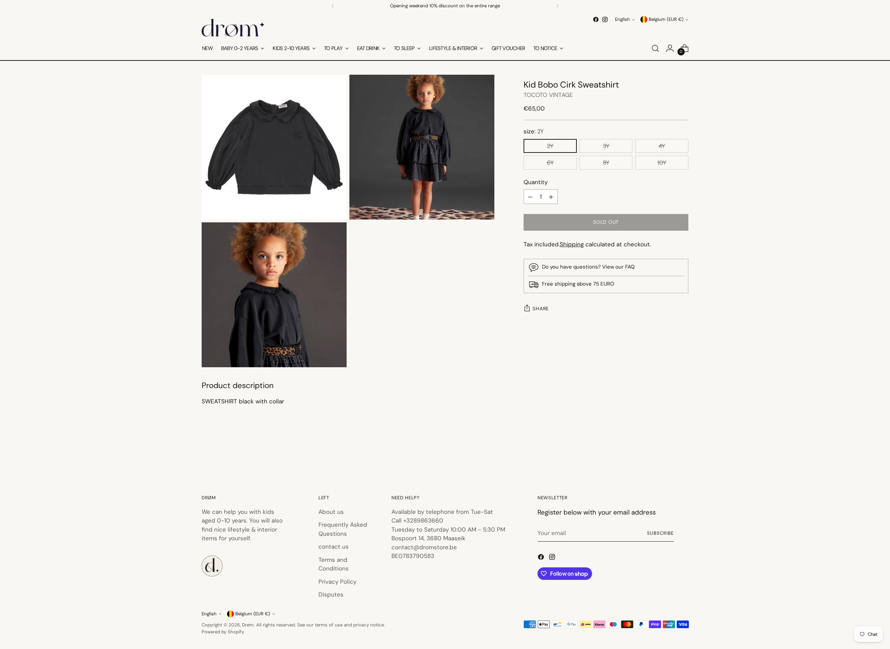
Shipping (572, 244)
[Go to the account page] (670, 48)
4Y (661, 146)
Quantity (536, 182)
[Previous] (332, 6)
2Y (550, 146)
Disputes (330, 594)
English (622, 20)
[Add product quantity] (551, 197)
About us (331, 512)
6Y (550, 162)
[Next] (557, 6)
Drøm (248, 625)
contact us (333, 546)
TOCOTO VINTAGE (548, 95)
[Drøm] (233, 27)
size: (534, 131)
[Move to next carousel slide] (682, 455)
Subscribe (660, 533)
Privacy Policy (337, 581)
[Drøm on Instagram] (605, 19)
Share (541, 308)
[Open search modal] (655, 48)
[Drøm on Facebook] (596, 19)
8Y (606, 162)
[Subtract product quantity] (530, 197)
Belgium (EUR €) (666, 20)
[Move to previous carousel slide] (666, 455)
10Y (661, 162)
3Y (606, 146)
